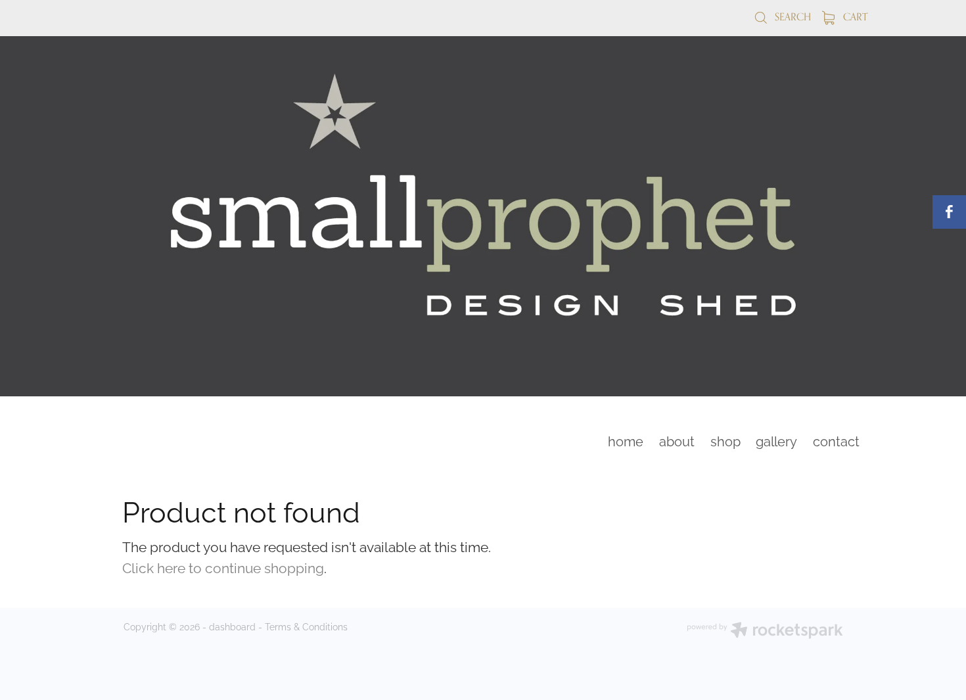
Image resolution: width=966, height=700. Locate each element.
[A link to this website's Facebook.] (949, 212)
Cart (853, 17)
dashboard (232, 626)
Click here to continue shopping (223, 566)
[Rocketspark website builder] (765, 631)
